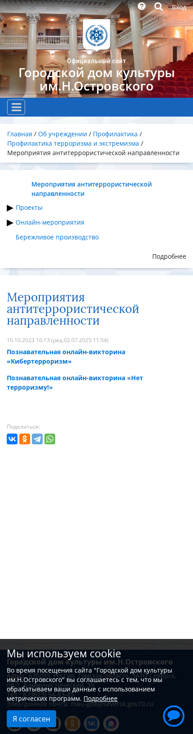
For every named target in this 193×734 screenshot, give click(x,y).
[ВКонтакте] (12, 439)
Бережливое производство (57, 237)
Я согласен (31, 719)
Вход (179, 7)
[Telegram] (37, 439)
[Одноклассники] (24, 439)
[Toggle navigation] (16, 107)
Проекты (29, 207)
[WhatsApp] (49, 439)
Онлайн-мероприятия (50, 222)
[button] (173, 714)
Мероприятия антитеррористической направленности (91, 189)
